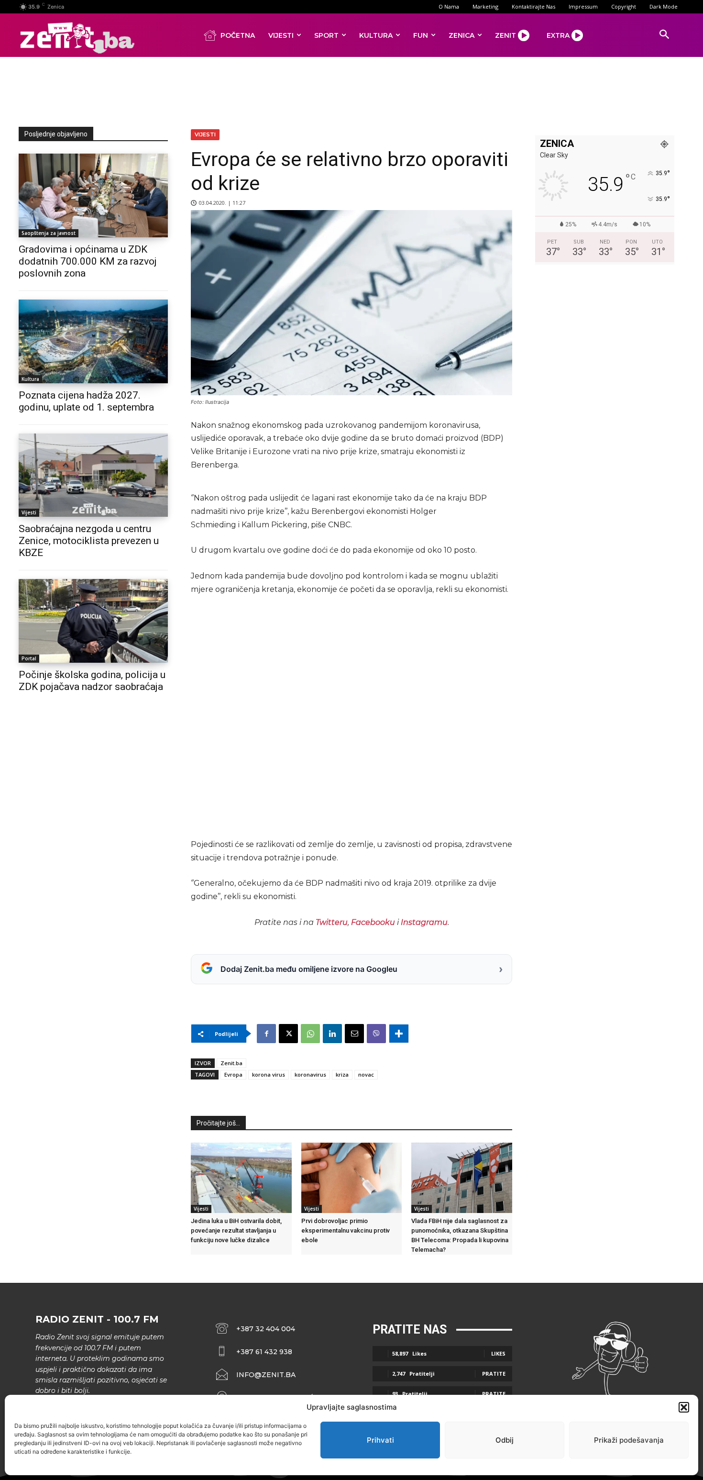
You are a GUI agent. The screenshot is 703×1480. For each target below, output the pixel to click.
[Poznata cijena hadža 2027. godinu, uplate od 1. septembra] (93, 341)
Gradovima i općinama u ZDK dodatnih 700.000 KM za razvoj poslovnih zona (88, 261)
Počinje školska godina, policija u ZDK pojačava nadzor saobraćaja (92, 680)
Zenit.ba (231, 1063)
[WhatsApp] (310, 1033)
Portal (29, 658)
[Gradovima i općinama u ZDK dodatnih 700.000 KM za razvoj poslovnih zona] (93, 195)
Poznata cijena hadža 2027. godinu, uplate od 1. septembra (86, 401)
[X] (288, 1033)
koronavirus (310, 1074)
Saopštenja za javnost (49, 233)
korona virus (268, 1074)
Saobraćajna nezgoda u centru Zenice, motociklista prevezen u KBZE (89, 540)
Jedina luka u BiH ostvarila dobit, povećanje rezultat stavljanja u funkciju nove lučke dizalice (236, 1230)
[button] (684, 1407)
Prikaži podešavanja (629, 1440)
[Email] (354, 1033)
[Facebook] (266, 1033)
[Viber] (376, 1033)
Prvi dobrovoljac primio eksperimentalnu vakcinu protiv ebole (345, 1230)
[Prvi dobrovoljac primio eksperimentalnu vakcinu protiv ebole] (351, 1178)
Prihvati (380, 1440)
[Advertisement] (351, 89)
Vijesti (29, 512)
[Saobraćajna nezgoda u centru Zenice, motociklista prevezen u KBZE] (93, 475)
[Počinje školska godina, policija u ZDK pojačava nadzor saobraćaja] (93, 621)
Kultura (30, 379)
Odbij (504, 1440)
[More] (399, 1033)
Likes (498, 1353)
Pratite (493, 1373)
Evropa (233, 1074)
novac (366, 1074)
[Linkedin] (332, 1033)
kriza (342, 1074)
